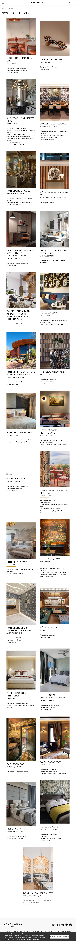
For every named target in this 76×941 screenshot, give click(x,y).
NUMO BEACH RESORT (52, 373)
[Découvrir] (21, 474)
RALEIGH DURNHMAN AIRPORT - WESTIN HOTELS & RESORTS (18, 315)
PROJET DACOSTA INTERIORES (16, 695)
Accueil (4, 8)
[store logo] (38, 2)
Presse (50, 931)
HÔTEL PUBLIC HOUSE (18, 191)
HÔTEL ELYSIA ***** (16, 563)
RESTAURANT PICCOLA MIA (19, 60)
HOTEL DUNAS (52, 697)
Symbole (43, 931)
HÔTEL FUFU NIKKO (50, 628)
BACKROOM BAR (15, 765)
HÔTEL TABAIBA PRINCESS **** (54, 195)
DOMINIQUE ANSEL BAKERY (38, 894)
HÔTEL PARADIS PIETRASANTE (48, 432)
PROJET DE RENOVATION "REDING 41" (53, 253)
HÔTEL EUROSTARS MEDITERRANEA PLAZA (19, 630)
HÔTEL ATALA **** (50, 560)
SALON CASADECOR (51, 763)
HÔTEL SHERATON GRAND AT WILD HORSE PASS (20, 374)
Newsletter (7, 931)
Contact (15, 931)
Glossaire (36, 931)
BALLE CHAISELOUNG (51, 60)
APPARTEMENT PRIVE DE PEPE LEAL (53, 493)
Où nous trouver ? (25, 931)
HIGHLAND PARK (15, 829)
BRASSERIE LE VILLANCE (53, 124)
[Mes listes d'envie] (73, 3)
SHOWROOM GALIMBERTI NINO (20, 120)
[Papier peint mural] (70, 925)
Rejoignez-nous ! (67, 931)
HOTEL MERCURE (49, 827)
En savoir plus (34, 939)
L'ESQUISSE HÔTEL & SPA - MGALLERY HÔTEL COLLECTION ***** (20, 254)
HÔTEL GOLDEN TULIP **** (20, 433)
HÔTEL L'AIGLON (49, 313)
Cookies (57, 931)
